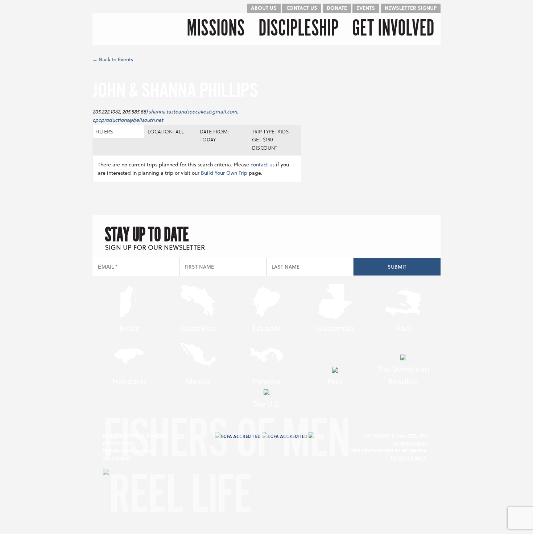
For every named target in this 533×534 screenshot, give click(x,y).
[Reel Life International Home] (129, 29)
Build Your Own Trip (224, 173)
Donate (337, 8)
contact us (262, 164)
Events (365, 8)
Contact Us (301, 8)
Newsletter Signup (411, 8)
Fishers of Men (226, 443)
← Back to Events (112, 59)
